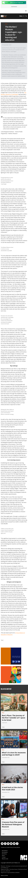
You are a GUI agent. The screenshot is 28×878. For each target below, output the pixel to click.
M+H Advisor (5, 850)
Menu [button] (21, 16)
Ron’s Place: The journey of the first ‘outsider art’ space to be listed (13, 717)
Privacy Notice (16, 847)
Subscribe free (8, 874)
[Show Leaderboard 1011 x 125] (14, 2)
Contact (4, 857)
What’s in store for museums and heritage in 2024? (14, 753)
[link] (14, 702)
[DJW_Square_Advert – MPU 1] (11, 656)
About (3, 855)
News (2, 640)
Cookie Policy (9, 847)
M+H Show (4, 854)
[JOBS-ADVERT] (11, 674)
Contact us (3, 847)
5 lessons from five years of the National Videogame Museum (13, 824)
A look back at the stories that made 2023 (12, 788)
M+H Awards (5, 852)
